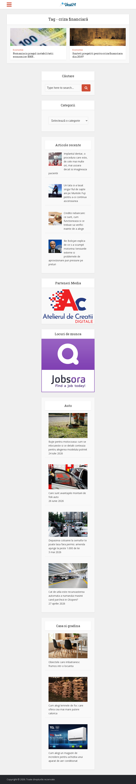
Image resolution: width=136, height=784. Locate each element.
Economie (18, 49)
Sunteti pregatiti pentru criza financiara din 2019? (97, 55)
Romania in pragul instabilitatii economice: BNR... (33, 55)
